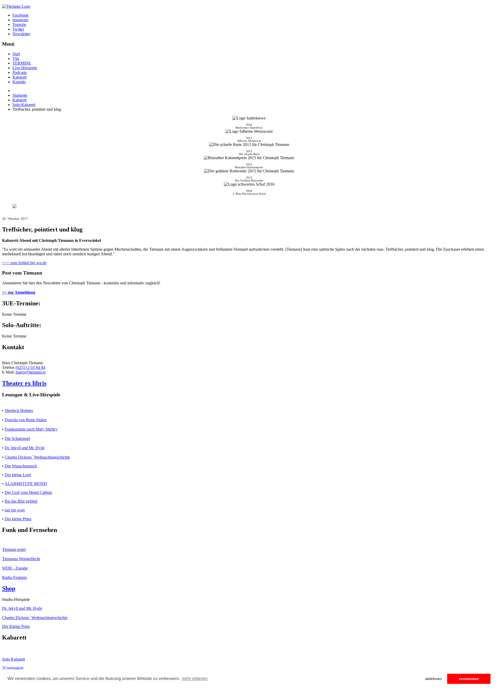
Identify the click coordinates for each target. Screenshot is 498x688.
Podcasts (19, 72)
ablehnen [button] (433, 679)
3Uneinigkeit (12, 668)
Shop (8, 588)
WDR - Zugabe (15, 568)
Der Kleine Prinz (16, 626)
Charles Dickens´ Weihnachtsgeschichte (37, 457)
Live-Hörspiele (24, 68)
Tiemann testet (14, 549)
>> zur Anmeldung (18, 292)
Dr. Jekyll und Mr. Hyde (25, 448)
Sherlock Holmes (19, 410)
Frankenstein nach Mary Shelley (31, 429)
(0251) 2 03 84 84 (30, 367)
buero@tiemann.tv (31, 372)
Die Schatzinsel (17, 438)
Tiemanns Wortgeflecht (21, 559)
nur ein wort (15, 510)
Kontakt (19, 82)
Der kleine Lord (18, 475)
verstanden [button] (469, 679)
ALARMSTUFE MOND (26, 483)
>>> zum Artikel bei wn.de (24, 263)
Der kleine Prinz (18, 519)
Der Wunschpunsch (21, 466)
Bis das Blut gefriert (21, 501)
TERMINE (21, 63)
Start (16, 54)
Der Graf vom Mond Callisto (28, 492)
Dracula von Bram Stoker (26, 420)
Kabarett (19, 77)
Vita (15, 58)
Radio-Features (14, 577)
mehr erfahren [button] (195, 678)
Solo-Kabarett (13, 659)
